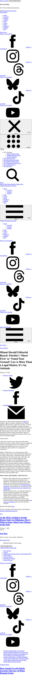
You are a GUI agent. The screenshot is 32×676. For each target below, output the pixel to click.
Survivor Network (12, 157)
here (13, 506)
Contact (5, 552)
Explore (28, 147)
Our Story (6, 17)
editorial (25, 421)
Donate (9, 327)
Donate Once (19, 184)
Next (1, 514)
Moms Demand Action (13, 154)
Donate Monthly (11, 184)
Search (2, 182)
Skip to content (4, 1)
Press (4, 29)
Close (2, 149)
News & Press (4, 348)
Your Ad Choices (8, 557)
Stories (5, 24)
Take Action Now (5, 540)
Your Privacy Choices (9, 558)
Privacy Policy (7, 555)
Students (5, 28)
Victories (5, 20)
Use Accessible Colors (14, 1)
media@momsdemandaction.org (8, 511)
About (5, 15)
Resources (6, 26)
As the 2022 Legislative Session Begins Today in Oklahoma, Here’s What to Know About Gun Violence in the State (15, 521)
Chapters (5, 18)
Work (4, 21)
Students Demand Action (13, 155)
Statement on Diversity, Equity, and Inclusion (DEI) (17, 554)
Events (5, 23)
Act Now (4, 533)
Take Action (3, 32)
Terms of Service (8, 560)
